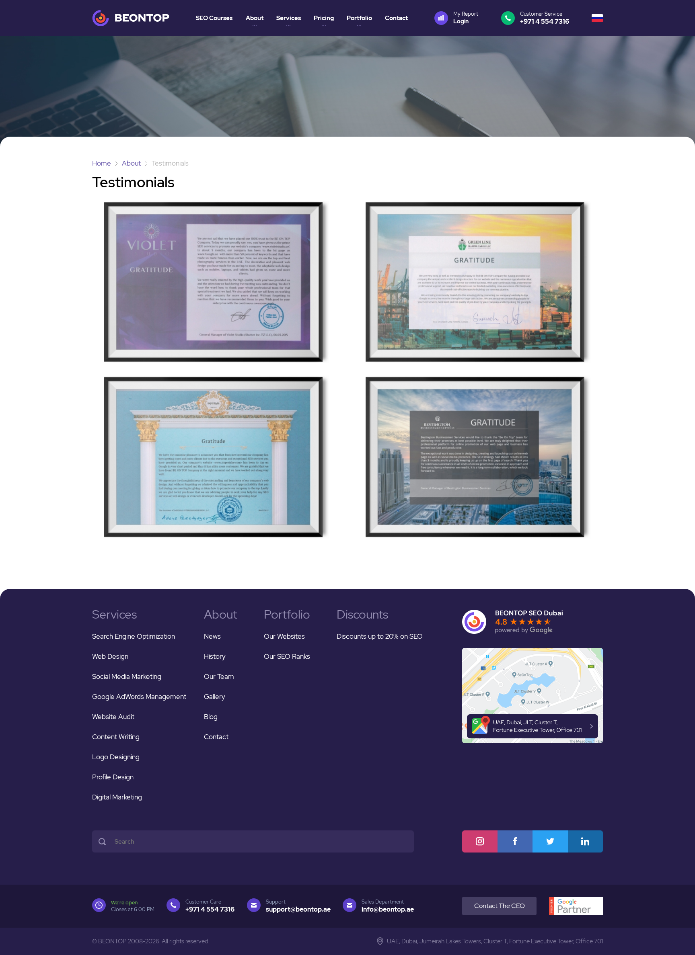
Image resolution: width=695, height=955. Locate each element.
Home (101, 163)
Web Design (110, 656)
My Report (465, 17)
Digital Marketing (117, 797)
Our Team (219, 676)
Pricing (324, 18)
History (215, 656)
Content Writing (116, 736)
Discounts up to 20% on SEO (380, 636)
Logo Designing (116, 756)
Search (102, 841)
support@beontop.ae (298, 909)
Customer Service (544, 18)
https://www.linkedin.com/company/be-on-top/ (585, 841)
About (254, 18)
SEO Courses (214, 18)
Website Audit (113, 716)
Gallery (214, 696)
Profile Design (113, 777)
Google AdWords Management (139, 696)
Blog (211, 716)
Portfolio (359, 18)
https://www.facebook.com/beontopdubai (515, 841)
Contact (396, 18)
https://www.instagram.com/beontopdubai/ (480, 841)
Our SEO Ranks (287, 656)
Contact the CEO (499, 906)
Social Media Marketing (126, 676)
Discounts (362, 614)
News (212, 636)
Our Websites (284, 636)
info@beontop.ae (388, 909)
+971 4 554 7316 (209, 909)
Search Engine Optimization (133, 636)
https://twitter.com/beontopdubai (550, 841)
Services (288, 18)
